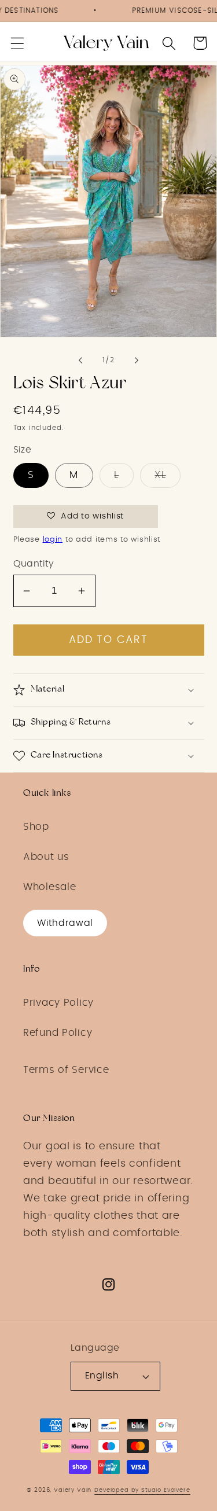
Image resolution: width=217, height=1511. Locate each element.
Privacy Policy (58, 1003)
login (53, 539)
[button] (17, 43)
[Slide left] (80, 360)
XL (160, 475)
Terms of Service (66, 1070)
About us (46, 857)
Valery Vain (72, 1490)
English (102, 1376)
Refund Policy (57, 1033)
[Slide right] (136, 360)
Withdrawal (65, 923)
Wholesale (49, 887)
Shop (36, 827)
